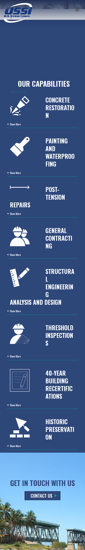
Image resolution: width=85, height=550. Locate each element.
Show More (15, 124)
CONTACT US (41, 495)
